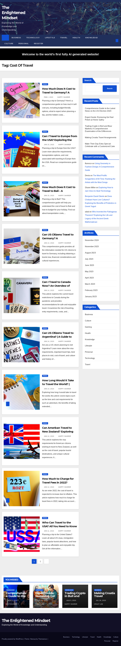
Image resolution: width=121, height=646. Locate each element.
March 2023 (90, 284)
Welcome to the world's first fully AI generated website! (60, 54)
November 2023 (92, 246)
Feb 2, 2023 (48, 97)
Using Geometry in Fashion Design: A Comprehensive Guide (99, 166)
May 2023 (89, 272)
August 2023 (90, 253)
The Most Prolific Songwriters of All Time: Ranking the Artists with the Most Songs (100, 178)
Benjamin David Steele (94, 196)
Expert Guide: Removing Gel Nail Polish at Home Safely (45, 597)
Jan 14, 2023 (49, 243)
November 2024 (92, 240)
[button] (113, 41)
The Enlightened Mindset (13, 12)
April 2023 (89, 278)
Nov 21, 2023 (42, 600)
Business (16, 38)
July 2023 (89, 259)
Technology (33, 38)
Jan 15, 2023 (49, 144)
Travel (63, 38)
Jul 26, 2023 (101, 600)
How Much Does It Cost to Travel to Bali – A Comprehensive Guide (58, 191)
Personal (23, 43)
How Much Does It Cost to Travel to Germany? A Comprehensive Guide (58, 92)
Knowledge (91, 38)
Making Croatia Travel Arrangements (100, 137)
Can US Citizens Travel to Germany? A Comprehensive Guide (57, 238)
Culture (8, 43)
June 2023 (89, 265)
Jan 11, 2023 (49, 531)
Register (38, 43)
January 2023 (91, 297)
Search (87, 80)
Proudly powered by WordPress (13, 639)
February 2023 (91, 290)
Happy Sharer (63, 97)
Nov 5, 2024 (12, 600)
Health (76, 38)
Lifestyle (50, 38)
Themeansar (42, 639)
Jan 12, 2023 (49, 436)
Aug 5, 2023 (71, 600)
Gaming (88, 327)
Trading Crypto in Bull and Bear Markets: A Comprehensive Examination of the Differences (98, 128)
